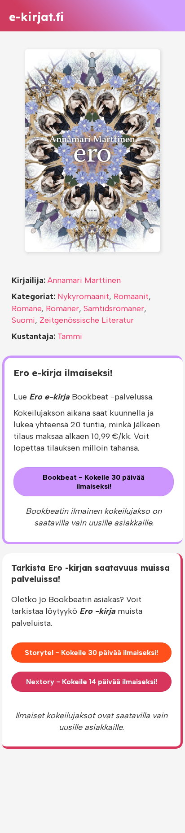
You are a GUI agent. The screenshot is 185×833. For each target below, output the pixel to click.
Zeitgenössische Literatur (87, 320)
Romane (26, 308)
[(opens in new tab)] (92, 150)
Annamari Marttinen (84, 280)
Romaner (62, 308)
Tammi (69, 336)
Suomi (23, 320)
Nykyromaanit (83, 296)
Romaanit (131, 296)
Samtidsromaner (114, 308)
